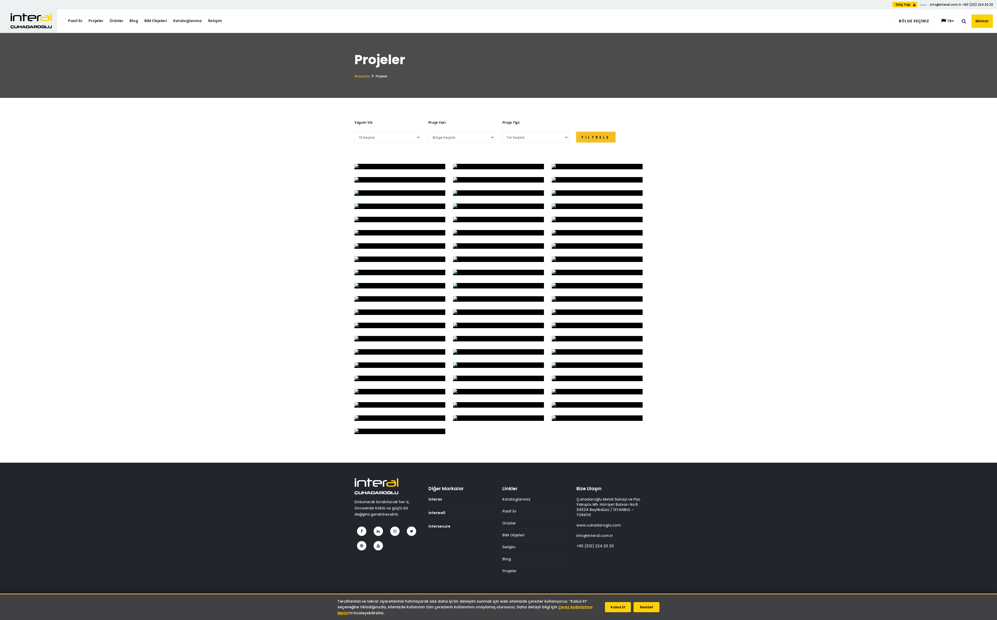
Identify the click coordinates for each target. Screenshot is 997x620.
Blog (134, 20)
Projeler (96, 20)
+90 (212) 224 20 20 (595, 546)
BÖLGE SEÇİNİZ (914, 21)
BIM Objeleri (155, 20)
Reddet (646, 607)
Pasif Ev (75, 20)
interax (435, 499)
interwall (436, 512)
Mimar (982, 21)
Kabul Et (618, 607)
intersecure (439, 526)
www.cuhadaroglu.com (598, 525)
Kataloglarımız (187, 20)
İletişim (215, 20)
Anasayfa (362, 76)
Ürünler (116, 20)
